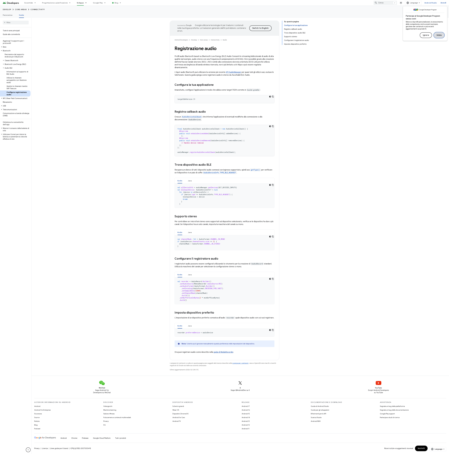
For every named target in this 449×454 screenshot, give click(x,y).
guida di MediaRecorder (223, 352)
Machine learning (109, 410)
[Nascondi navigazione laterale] (28, 449)
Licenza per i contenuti (240, 363)
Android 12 (246, 425)
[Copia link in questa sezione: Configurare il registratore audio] (220, 258)
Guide (21, 15)
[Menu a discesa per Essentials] (36, 3)
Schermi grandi (178, 406)
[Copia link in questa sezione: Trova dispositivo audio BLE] (213, 165)
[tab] (180, 180)
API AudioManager (233, 72)
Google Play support (387, 414)
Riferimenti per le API (318, 414)
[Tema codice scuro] (270, 96)
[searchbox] (16, 22)
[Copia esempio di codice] (273, 96)
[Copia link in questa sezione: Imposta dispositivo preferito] (216, 312)
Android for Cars (178, 417)
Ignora (426, 35)
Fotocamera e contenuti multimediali (117, 417)
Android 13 (246, 421)
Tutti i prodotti (120, 438)
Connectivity (38, 9)
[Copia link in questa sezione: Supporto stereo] (199, 216)
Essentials (28, 3)
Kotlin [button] (179, 181)
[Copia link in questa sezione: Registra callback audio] (208, 112)
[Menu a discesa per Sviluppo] (87, 3)
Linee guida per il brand (59, 448)
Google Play (98, 3)
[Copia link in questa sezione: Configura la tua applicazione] (216, 85)
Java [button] (190, 181)
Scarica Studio (316, 417)
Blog (116, 3)
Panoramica (7, 15)
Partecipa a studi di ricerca (390, 417)
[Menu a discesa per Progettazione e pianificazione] (71, 3)
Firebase (85, 438)
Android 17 (246, 406)
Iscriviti (421, 448)
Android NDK (315, 421)
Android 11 (246, 429)
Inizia (439, 35)
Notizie (37, 421)
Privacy (106, 421)
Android (37, 406)
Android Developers (181, 40)
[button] (15, 47)
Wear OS (175, 410)
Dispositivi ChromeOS (180, 414)
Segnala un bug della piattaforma (392, 406)
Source (37, 417)
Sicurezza (38, 414)
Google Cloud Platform (101, 438)
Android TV (176, 421)
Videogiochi (107, 406)
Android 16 (246, 410)
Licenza (45, 448)
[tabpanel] (224, 196)
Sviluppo (80, 3)
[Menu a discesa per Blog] (121, 3)
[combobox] (385, 3)
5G (104, 425)
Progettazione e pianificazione (55, 3)
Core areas (21, 9)
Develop (7, 9)
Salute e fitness (108, 414)
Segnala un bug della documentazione (394, 410)
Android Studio (430, 3)
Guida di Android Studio (320, 406)
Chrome (74, 438)
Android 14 (246, 417)
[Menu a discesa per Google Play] (106, 3)
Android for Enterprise (42, 410)
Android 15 (246, 414)
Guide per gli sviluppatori (320, 410)
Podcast (37, 429)
